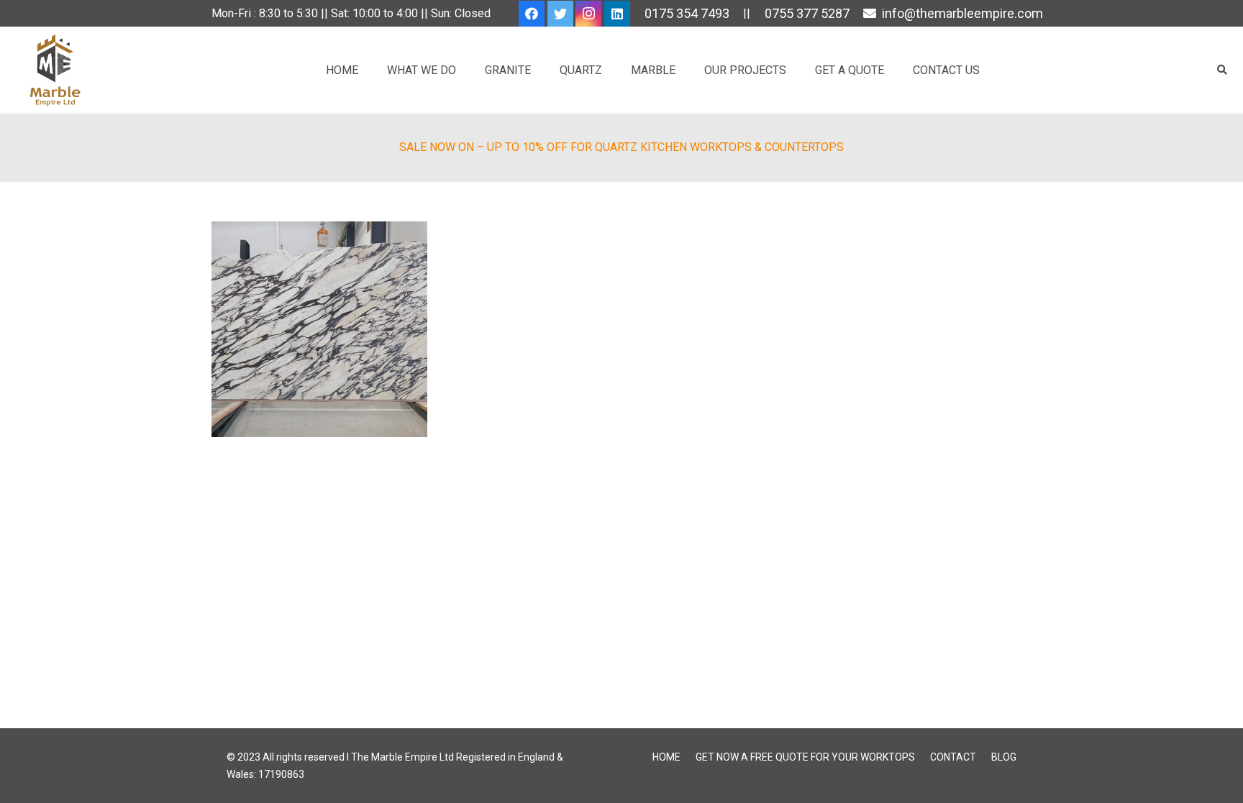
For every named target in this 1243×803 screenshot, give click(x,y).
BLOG (1003, 757)
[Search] (1222, 70)
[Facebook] (532, 14)
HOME (666, 757)
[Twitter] (560, 14)
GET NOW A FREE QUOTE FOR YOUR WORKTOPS (805, 757)
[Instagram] (588, 14)
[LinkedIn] (617, 14)
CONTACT (953, 757)
